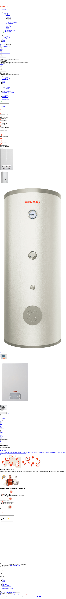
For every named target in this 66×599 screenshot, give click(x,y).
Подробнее (39, 596)
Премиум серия (4, 417)
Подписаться (24, 564)
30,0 (1, 438)
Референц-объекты (7, 37)
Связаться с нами (8, 44)
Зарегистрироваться (3, 61)
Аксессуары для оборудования (6, 93)
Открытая (1, 432)
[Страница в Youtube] (2, 570)
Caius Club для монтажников (4, 59)
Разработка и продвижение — (21, 594)
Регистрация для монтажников (24, 62)
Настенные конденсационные (12, 21)
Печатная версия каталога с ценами (9, 30)
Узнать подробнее (3, 448)
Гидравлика (7, 28)
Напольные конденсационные (12, 22)
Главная (3, 106)
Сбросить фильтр (3, 442)
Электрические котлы (5, 96)
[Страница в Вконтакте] (2, 567)
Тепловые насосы (6, 29)
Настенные (9, 16)
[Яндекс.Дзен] (3, 573)
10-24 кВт (1, 435)
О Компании (6, 36)
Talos (1, 424)
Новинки (3, 418)
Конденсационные (8, 17)
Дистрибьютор (11, 59)
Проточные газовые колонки (8, 23)
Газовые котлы (6, 13)
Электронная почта (12, 564)
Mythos (1, 425)
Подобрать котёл (4, 98)
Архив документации (7, 31)
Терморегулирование (9, 26)
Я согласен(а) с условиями (10, 565)
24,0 (1, 437)
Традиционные (8, 15)
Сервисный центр (16, 59)
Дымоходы (7, 27)
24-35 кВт (1, 436)
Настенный (2, 429)
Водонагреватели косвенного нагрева (8, 92)
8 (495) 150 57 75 (3, 44)
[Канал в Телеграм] (3, 569)
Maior (1, 427)
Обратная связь (17, 592)
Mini (1, 426)
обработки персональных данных (15, 565)
